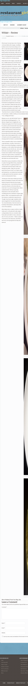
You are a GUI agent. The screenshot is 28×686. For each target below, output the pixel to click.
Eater (2, 660)
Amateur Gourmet (5, 666)
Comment (4, 607)
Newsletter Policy (20, 683)
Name (3, 623)
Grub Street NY (4, 662)
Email (3, 628)
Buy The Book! (24, 668)
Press (13, 3)
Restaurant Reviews (11, 28)
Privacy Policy (10, 683)
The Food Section (4, 668)
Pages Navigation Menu (5, 0)
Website (3, 632)
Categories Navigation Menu (6, 21)
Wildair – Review (10, 32)
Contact (19, 3)
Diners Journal (4, 664)
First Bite (17, 28)
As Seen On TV (24, 662)
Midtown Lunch (4, 671)
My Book (8, 3)
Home (2, 3)
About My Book (24, 664)
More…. (2, 673)
